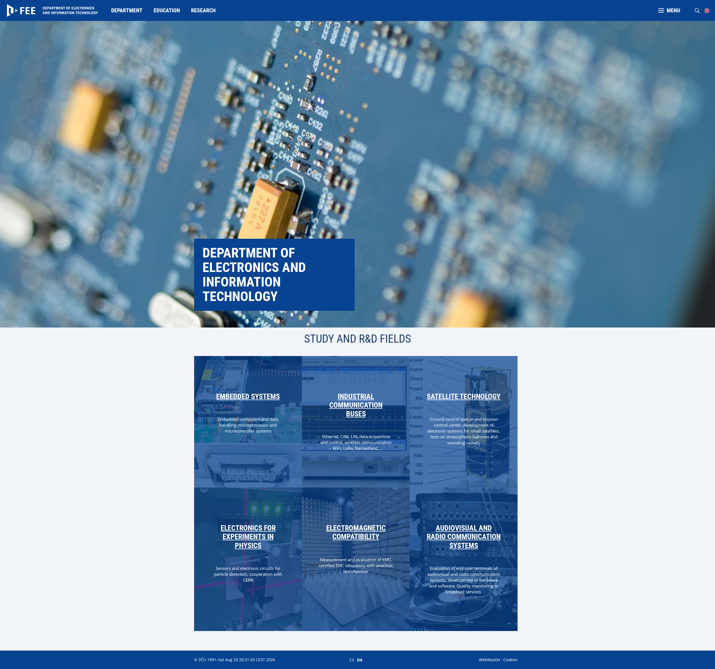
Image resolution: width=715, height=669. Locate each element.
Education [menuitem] (167, 10)
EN (359, 659)
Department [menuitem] (126, 10)
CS (351, 659)
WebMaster (489, 659)
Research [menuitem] (203, 10)
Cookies (510, 659)
